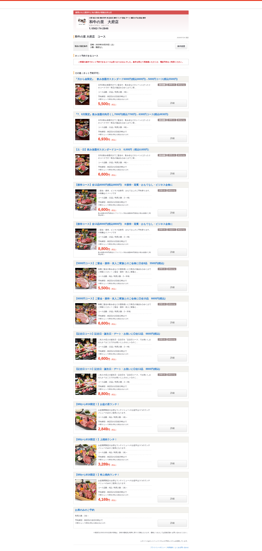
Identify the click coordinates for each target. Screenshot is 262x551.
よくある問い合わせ (182, 547)
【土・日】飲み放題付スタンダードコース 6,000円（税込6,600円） (112, 149)
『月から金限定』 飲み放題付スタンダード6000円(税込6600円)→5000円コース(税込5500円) (126, 79)
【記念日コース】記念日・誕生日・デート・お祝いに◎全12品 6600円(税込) (117, 333)
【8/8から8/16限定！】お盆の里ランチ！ (97, 404)
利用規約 (170, 547)
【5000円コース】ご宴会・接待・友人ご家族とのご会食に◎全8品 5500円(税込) (119, 263)
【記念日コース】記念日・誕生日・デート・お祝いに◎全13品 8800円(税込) (117, 369)
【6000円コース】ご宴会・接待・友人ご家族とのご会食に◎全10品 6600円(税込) (120, 298)
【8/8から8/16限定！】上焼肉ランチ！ (96, 439)
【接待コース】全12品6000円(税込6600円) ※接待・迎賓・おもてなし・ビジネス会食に (124, 184)
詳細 (172, 103)
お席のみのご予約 (84, 510)
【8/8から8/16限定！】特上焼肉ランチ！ (97, 474)
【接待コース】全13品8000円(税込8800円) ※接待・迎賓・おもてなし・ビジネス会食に (124, 224)
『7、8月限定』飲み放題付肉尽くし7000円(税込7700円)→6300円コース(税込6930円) (121, 114)
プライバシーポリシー (158, 547)
